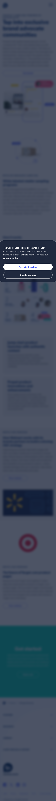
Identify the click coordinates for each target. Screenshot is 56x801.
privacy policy (10, 258)
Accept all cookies (28, 267)
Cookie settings (28, 275)
